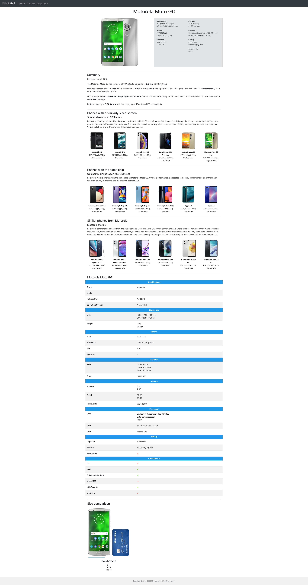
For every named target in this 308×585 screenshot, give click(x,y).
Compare (31, 3)
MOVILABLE (9, 3)
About (173, 581)
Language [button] (41, 3)
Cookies (166, 581)
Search (21, 3)
